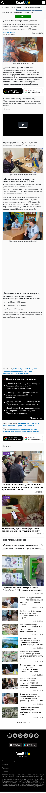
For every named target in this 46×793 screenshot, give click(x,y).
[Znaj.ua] (23, 2)
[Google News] (25, 735)
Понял (23, 16)
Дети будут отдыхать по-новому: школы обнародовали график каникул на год (23, 402)
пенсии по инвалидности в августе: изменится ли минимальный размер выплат (21, 430)
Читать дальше (23, 723)
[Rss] (9, 735)
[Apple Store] (16, 745)
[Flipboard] (31, 735)
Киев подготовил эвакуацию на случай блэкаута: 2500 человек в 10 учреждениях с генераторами (23, 385)
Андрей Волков (9, 32)
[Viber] (20, 735)
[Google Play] (30, 745)
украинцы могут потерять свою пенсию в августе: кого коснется (21, 424)
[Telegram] (15, 735)
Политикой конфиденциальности (29, 10)
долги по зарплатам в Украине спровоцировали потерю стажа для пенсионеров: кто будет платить (20, 370)
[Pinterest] (36, 735)
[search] (2, 2)
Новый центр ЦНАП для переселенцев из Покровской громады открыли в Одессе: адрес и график (23, 410)
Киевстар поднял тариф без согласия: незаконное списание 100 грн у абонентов (22, 394)
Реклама (5, 764)
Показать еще (36, 418)
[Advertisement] (23, 267)
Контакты (5, 772)
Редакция (5, 768)
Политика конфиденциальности (13, 761)
